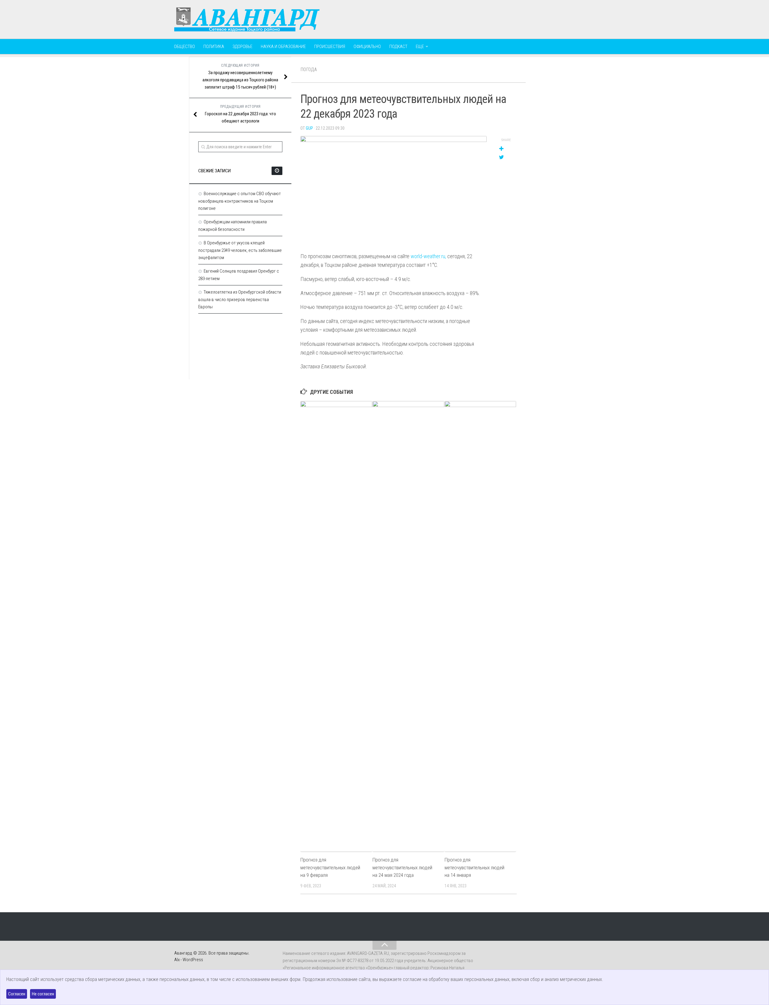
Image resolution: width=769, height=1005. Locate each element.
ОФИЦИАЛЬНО (367, 46)
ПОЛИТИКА (213, 46)
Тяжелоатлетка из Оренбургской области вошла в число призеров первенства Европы (239, 299)
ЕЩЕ (420, 46)
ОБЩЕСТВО (184, 46)
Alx (177, 959)
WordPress (193, 959)
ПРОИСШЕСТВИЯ (329, 46)
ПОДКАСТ (398, 46)
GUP (309, 128)
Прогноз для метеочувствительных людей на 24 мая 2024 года (402, 867)
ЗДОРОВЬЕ (242, 46)
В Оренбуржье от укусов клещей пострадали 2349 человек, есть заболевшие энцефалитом (240, 250)
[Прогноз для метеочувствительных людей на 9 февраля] (336, 626)
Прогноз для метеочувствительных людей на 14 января (474, 867)
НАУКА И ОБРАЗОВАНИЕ (283, 46)
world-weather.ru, (428, 256)
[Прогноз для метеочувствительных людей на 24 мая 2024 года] (408, 626)
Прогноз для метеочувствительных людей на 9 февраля (330, 867)
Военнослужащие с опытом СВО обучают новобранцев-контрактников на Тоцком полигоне (239, 201)
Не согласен (43, 994)
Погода (308, 69)
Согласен (16, 994)
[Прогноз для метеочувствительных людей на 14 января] (480, 626)
